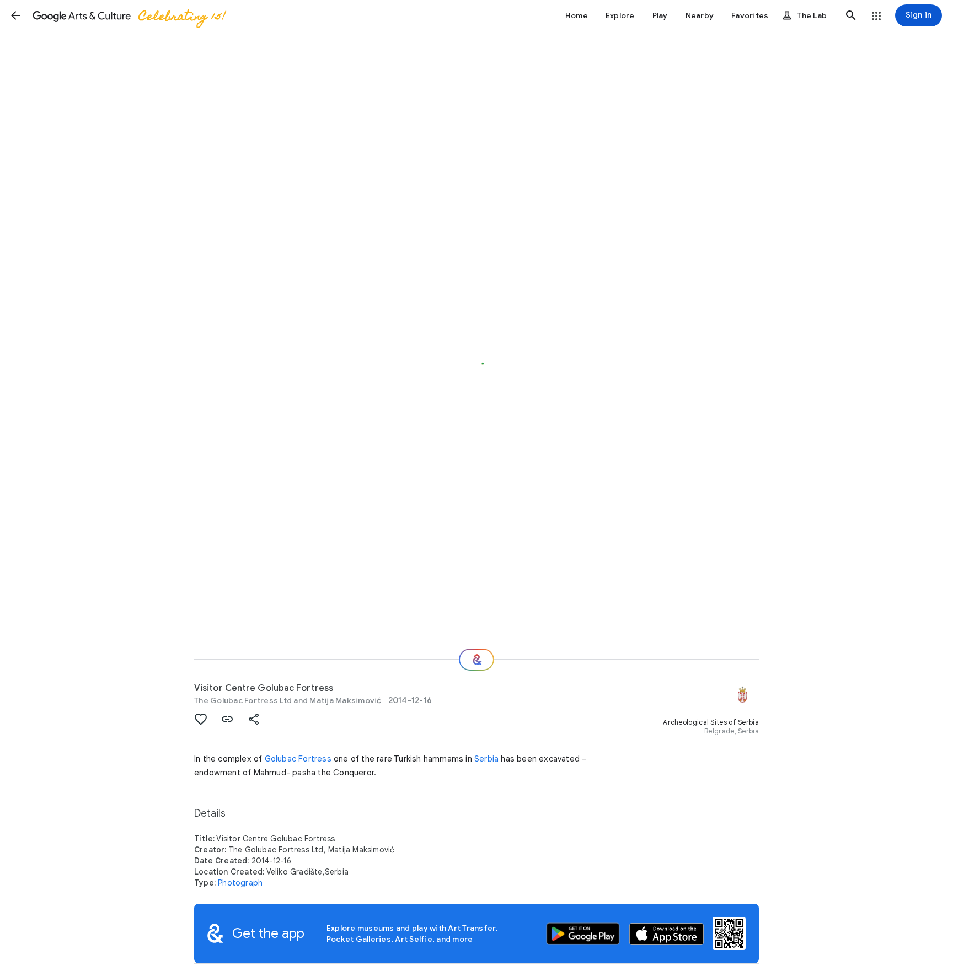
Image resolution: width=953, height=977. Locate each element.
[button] (15, 15)
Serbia (486, 759)
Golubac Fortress (298, 759)
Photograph (240, 883)
